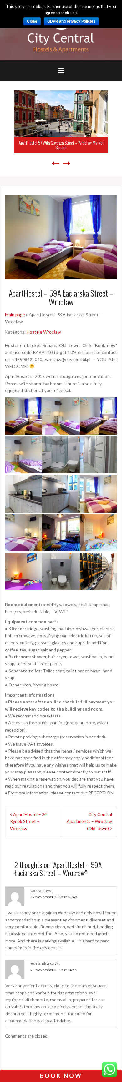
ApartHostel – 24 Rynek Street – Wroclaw (28, 821)
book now (61, 1075)
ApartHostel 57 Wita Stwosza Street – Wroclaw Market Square (61, 145)
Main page (15, 314)
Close (32, 21)
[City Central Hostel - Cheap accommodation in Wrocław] (61, 30)
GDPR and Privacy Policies (71, 21)
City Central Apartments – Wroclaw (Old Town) (89, 821)
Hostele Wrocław (44, 331)
